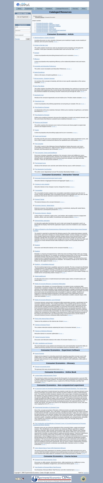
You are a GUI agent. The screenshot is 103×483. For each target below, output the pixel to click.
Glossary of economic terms (42, 366)
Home (19, 8)
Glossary (75, 8)
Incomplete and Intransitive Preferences (45, 66)
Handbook (49, 8)
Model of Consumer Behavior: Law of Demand (47, 300)
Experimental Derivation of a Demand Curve (47, 407)
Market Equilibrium (39, 72)
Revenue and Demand (41, 122)
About (83, 8)
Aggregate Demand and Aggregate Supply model (48, 178)
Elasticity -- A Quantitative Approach (44, 264)
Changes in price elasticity (42, 184)
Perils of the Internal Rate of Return (44, 318)
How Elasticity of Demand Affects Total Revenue (48, 467)
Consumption (38, 190)
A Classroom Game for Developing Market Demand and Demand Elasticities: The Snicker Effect (61, 388)
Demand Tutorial (39, 199)
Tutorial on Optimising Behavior (43, 331)
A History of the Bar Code (41, 45)
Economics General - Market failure (44, 205)
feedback (86, 472)
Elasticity (37, 245)
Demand (36, 53)
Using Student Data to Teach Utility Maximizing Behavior (50, 448)
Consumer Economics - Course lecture (46, 31)
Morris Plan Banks (39, 86)
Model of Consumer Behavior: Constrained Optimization (50, 283)
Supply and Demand (40, 136)
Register (17, 39)
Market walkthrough (40, 276)
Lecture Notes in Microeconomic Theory (46, 375)
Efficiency (37, 59)
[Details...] (56, 41)
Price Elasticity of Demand (42, 107)
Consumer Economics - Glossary (45, 27)
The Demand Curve (40, 163)
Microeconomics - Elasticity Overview (44, 78)
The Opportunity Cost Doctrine (43, 169)
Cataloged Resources (62, 8)
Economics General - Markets (43, 213)
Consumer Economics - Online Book (46, 29)
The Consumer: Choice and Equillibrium (46, 152)
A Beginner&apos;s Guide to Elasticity (44, 37)
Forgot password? (19, 34)
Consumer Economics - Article (44, 23)
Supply (37, 130)
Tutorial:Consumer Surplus (42, 337)
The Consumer (39, 143)
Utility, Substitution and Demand (43, 343)
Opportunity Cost (38, 95)
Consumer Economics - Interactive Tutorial (47, 24)
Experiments (29, 8)
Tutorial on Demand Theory (42, 325)
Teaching (39, 8)
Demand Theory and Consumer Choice (46, 459)
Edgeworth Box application (42, 220)
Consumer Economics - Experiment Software (48, 26)
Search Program (39, 353)
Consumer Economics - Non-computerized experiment (51, 30)
